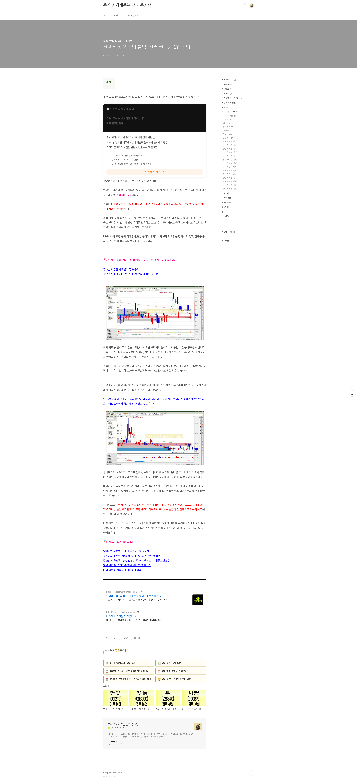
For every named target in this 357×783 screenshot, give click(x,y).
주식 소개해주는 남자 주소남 (127, 5)
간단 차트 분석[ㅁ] (230, 156)
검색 (245, 5)
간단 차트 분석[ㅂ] (230, 159)
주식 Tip (226, 93)
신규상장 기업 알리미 (231, 98)
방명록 (117, 15)
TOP (251, 773)
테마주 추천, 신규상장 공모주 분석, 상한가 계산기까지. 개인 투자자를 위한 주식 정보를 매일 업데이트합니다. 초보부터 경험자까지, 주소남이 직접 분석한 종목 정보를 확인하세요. (151, 735)
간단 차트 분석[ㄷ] (230, 148)
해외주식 (226, 130)
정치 (223, 211)
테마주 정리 (133, 15)
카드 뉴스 (226, 107)
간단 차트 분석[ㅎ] (230, 188)
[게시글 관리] (117, 638)
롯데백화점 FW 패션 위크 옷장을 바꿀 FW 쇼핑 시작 (134, 596)
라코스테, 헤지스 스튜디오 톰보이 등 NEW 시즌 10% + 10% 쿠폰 (136, 599)
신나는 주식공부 (229, 112)
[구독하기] (352, 394)
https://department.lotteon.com (121, 592)
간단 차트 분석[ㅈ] (230, 170)
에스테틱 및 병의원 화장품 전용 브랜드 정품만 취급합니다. (133, 619)
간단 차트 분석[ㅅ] (230, 163)
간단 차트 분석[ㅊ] (230, 174)
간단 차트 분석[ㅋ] (230, 177)
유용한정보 (226, 197)
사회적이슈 (226, 202)
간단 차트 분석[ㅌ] (230, 181)
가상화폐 (225, 193)
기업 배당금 (227, 123)
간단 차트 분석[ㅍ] (230, 185)
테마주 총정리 (227, 84)
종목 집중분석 (228, 126)
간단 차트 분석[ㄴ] (230, 145)
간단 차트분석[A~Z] (230, 137)
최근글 (224, 231)
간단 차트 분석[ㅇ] (230, 166)
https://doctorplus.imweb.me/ (120, 612)
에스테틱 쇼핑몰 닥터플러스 (121, 616)
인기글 (233, 231)
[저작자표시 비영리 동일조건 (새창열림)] (136, 638)
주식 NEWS (227, 134)
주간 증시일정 (228, 116)
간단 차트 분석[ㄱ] (230, 141)
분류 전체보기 (228, 79)
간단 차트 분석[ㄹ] (230, 152)
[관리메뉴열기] (352, 389)
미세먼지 (225, 207)
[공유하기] (113, 638)
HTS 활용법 (227, 119)
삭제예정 (225, 216)
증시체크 (226, 88)
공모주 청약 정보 (229, 102)
